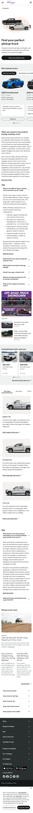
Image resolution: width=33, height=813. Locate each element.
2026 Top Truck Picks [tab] (9, 73)
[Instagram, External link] (14, 776)
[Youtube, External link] (11, 776)
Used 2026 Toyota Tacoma (8, 368)
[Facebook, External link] (7, 776)
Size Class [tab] (19, 391)
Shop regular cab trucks (10, 432)
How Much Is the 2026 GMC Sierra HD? (21, 323)
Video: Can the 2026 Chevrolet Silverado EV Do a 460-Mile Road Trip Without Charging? (22, 334)
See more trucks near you (21, 380)
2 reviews (8, 95)
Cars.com (18, 796)
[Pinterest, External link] (17, 776)
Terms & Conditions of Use (8, 783)
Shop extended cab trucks (11, 475)
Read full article (6, 180)
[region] (16, 799)
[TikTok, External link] (4, 776)
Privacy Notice (22, 792)
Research (6, 8)
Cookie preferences (9, 807)
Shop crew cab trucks (10, 518)
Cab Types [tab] (7, 391)
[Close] (31, 788)
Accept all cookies (23, 807)
